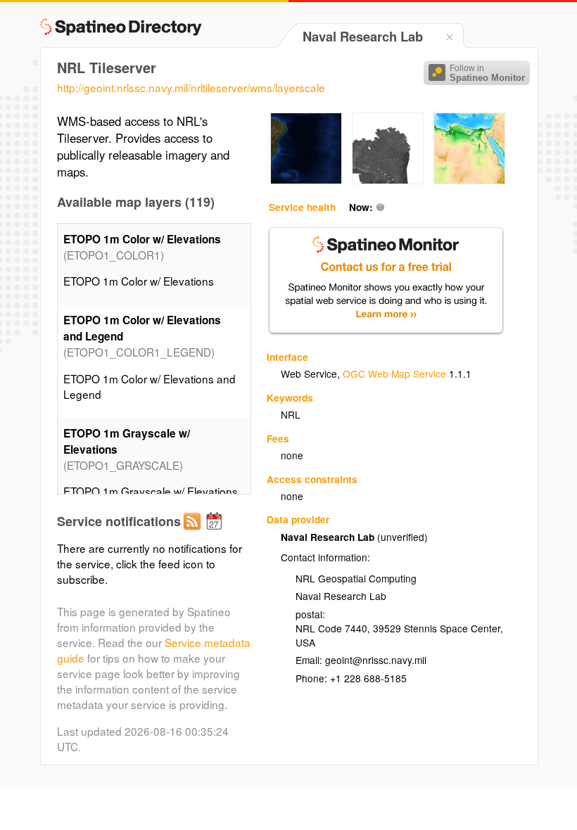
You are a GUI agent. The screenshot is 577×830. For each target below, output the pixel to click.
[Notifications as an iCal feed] (216, 532)
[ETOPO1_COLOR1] (469, 180)
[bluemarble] (306, 180)
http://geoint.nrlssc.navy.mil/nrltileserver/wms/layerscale (191, 87)
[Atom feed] (194, 532)
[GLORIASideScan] (388, 180)
